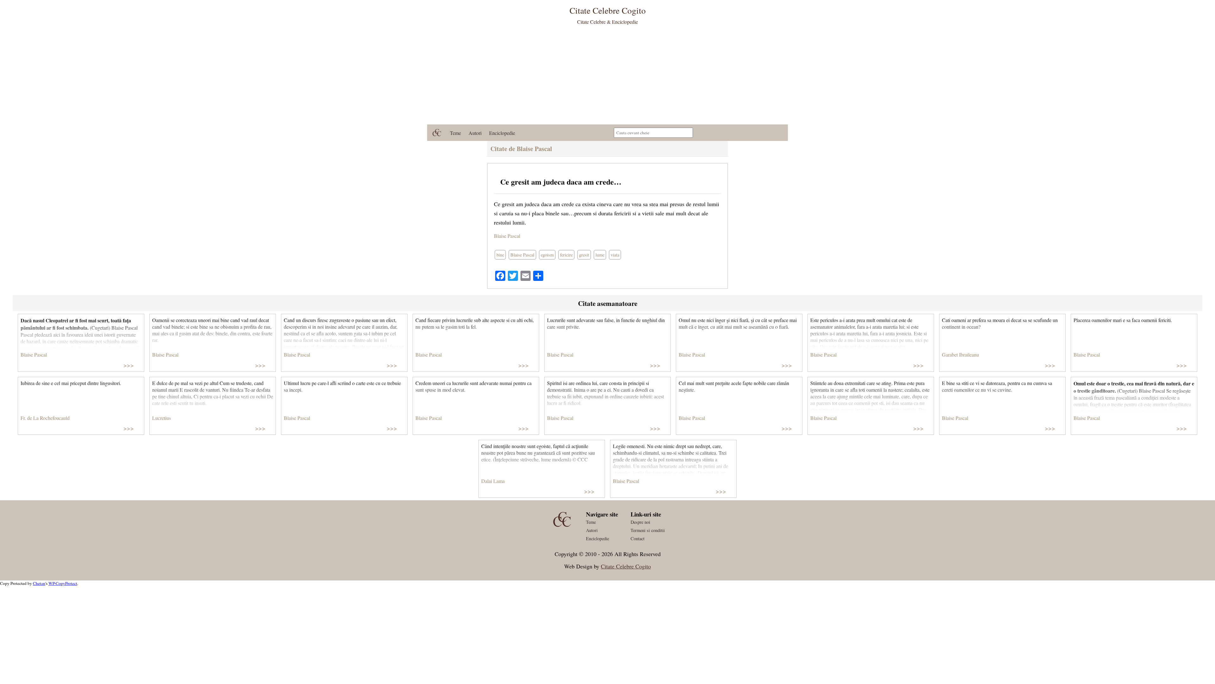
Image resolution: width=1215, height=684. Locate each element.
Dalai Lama (493, 481)
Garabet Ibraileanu (960, 354)
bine (500, 255)
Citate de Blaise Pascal (521, 148)
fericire (566, 255)
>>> (128, 365)
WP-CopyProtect (62, 583)
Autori (475, 133)
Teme (455, 133)
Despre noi (640, 522)
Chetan (39, 583)
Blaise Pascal (507, 235)
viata (615, 255)
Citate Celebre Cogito (626, 566)
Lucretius (161, 418)
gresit (584, 255)
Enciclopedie (502, 133)
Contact (638, 538)
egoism (547, 255)
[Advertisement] (607, 77)
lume (599, 255)
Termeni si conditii (648, 530)
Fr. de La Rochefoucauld (45, 418)
